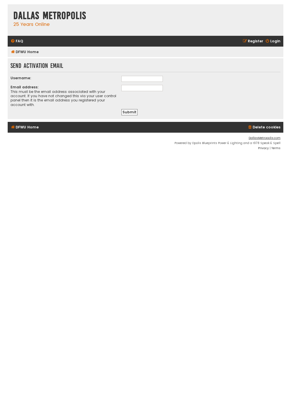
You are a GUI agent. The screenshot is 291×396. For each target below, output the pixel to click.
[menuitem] (17, 41)
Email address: (25, 87)
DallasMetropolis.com (264, 138)
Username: (21, 78)
